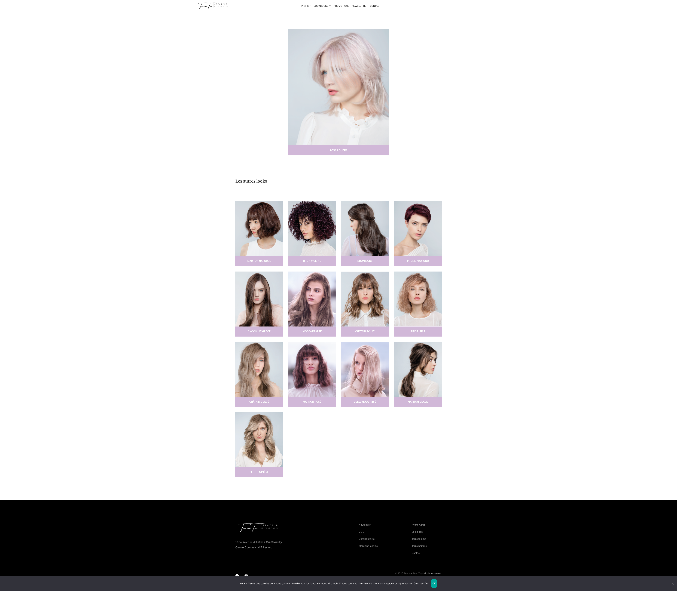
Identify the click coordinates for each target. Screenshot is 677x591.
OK (434, 583)
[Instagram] (246, 575)
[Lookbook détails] (259, 228)
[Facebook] (237, 575)
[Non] (672, 583)
